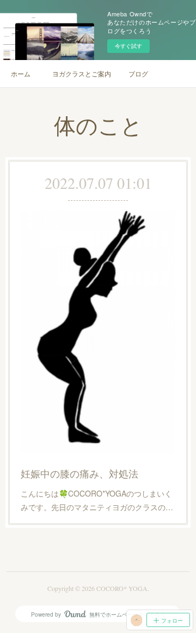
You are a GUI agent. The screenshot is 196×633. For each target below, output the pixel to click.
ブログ (138, 73)
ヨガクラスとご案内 (81, 73)
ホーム (20, 73)
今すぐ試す (128, 46)
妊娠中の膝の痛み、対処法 (79, 473)
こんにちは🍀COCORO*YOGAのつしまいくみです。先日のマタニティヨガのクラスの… (97, 500)
